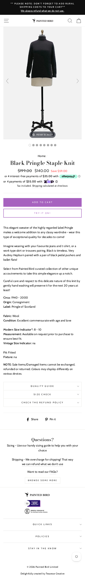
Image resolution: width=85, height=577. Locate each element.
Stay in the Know (42, 548)
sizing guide (43, 445)
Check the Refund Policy (43, 402)
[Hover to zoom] (42, 83)
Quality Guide (42, 386)
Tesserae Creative (55, 573)
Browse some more (42, 480)
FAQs (52, 472)
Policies (42, 536)
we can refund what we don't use (42, 464)
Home (41, 156)
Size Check (42, 394)
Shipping (37, 185)
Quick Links (42, 524)
